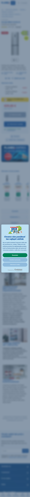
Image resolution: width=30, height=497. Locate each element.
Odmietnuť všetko (15, 264)
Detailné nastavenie (15, 260)
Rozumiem (15, 255)
